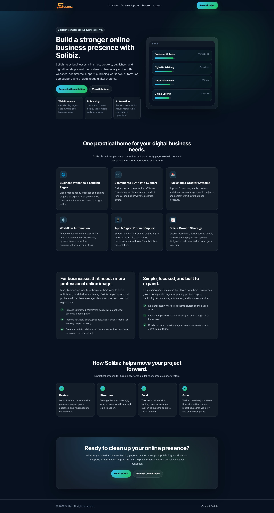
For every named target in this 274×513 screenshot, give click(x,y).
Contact (157, 5)
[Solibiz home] (64, 5)
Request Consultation (148, 473)
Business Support (130, 5)
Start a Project (207, 5)
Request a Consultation (72, 89)
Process (146, 5)
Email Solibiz (121, 473)
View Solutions (100, 89)
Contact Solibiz (209, 506)
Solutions (113, 5)
